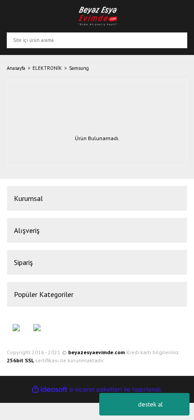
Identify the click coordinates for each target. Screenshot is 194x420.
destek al (150, 404)
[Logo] (98, 16)
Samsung (79, 68)
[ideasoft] (50, 389)
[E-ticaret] (95, 390)
